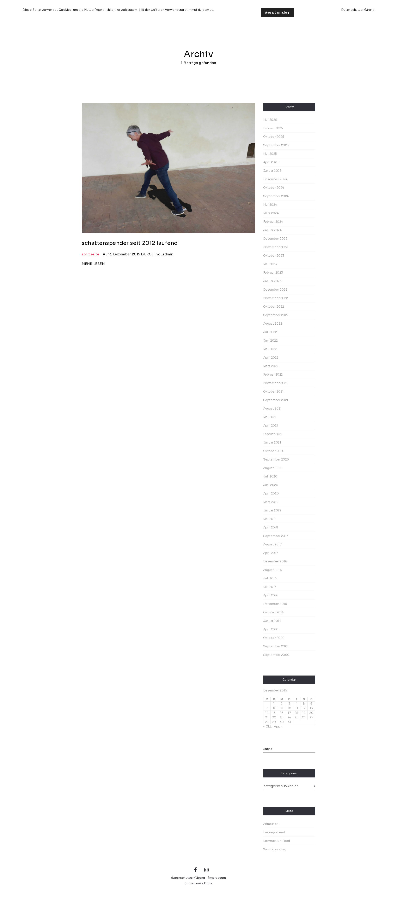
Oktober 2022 (273, 306)
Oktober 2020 (274, 451)
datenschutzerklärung (188, 878)
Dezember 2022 (275, 289)
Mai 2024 (270, 205)
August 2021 (272, 408)
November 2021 (275, 383)
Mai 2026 (270, 120)
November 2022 (275, 298)
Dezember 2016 (275, 561)
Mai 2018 (270, 519)
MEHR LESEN (93, 264)
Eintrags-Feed (274, 832)
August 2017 (272, 544)
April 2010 (271, 629)
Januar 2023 (272, 281)
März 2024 (271, 213)
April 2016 (270, 595)
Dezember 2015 (275, 604)
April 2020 (271, 493)
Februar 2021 (272, 434)
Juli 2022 (270, 332)
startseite (90, 254)
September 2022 (276, 315)
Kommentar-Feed (276, 841)
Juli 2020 (270, 476)
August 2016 (272, 570)
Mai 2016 (270, 587)
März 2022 (271, 366)
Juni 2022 (270, 340)
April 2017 (270, 553)
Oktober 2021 (273, 391)
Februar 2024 (273, 222)
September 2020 (276, 459)
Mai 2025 (270, 154)
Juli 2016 (270, 578)
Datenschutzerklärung (357, 10)
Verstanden (277, 12)
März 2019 (271, 502)
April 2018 (270, 527)
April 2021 (270, 425)
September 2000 (276, 655)
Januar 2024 (272, 230)
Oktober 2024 (273, 188)
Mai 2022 (270, 349)
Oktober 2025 (273, 137)
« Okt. (267, 726)
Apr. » (278, 726)
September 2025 (276, 145)
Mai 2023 (270, 264)
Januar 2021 (272, 442)
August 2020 (273, 468)
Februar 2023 (273, 272)
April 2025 (271, 162)
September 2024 (276, 196)
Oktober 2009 (274, 638)
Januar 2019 (272, 510)
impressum (217, 878)
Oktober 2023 (273, 255)
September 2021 (275, 400)
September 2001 (276, 646)
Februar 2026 (273, 128)
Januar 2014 (272, 621)
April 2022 (271, 357)
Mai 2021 (269, 417)
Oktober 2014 (273, 612)
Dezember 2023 (275, 239)
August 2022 (272, 323)
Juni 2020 (270, 485)
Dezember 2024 (275, 179)
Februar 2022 (273, 374)
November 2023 (275, 247)
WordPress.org (274, 849)
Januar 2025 (272, 171)
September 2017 (275, 536)
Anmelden (271, 824)
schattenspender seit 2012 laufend (130, 243)
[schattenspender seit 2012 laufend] (168, 168)
